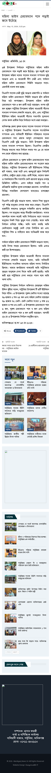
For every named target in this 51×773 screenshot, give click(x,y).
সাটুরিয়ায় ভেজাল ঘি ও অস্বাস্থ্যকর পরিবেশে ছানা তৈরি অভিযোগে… (32, 564)
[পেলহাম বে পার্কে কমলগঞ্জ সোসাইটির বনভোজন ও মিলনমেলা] (14, 372)
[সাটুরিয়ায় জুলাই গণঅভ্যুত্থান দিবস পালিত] (10, 618)
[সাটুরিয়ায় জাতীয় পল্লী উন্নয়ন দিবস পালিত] (14, 424)
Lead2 (8, 378)
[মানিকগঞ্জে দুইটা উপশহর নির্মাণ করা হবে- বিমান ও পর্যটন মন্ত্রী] (10, 592)
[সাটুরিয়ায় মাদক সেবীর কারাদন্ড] (36, 398)
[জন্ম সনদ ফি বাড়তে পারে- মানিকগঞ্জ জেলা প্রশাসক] (10, 644)
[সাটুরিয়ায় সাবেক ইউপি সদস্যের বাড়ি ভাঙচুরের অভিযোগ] (14, 398)
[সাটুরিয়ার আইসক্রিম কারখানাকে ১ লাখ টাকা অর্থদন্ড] (10, 631)
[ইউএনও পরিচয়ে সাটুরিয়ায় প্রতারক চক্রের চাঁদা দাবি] (36, 372)
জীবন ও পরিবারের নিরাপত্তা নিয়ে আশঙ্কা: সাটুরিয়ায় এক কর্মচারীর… (32, 538)
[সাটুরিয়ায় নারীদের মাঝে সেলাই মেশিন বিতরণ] (36, 424)
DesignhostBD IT (32, 765)
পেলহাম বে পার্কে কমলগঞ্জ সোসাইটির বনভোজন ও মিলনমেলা (32, 525)
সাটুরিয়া (30, 378)
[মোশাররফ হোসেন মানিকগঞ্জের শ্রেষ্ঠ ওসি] (10, 605)
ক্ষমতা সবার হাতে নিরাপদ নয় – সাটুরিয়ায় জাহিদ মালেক (11, 348)
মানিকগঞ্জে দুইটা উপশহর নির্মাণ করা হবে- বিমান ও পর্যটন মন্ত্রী (32, 590)
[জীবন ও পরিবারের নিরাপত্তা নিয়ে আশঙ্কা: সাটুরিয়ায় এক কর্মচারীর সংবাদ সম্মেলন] (10, 540)
